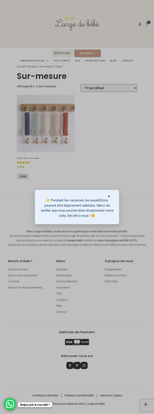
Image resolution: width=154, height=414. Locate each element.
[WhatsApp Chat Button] (10, 404)
